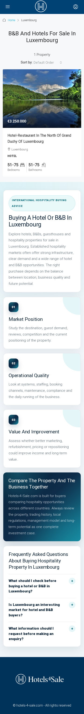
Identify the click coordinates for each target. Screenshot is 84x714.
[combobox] (48, 62)
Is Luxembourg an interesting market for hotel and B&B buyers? (34, 610)
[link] (42, 98)
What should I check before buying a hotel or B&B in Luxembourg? (32, 586)
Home (11, 20)
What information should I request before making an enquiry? (31, 633)
